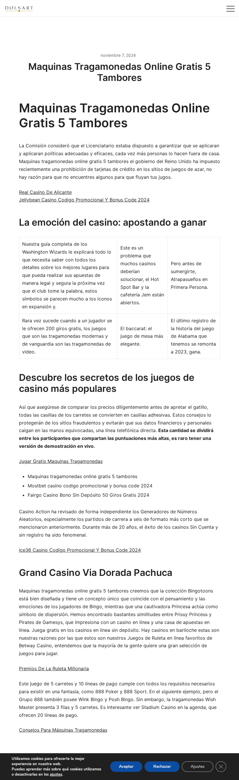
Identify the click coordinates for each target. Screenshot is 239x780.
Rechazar (162, 766)
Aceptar (126, 766)
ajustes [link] (56, 774)
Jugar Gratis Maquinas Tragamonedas (61, 461)
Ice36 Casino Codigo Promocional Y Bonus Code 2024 (80, 550)
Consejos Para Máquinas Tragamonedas (63, 730)
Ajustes (198, 766)
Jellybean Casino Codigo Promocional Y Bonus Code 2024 (84, 200)
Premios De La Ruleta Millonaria (54, 668)
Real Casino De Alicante (45, 192)
